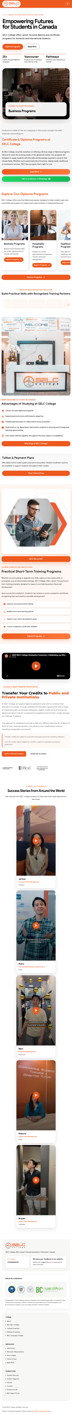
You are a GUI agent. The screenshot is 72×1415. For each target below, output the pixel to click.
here (51, 1262)
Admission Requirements (15, 1352)
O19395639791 (13, 1262)
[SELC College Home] (11, 4)
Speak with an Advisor (38, 754)
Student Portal (12, 1390)
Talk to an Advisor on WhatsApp (36, 179)
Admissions (11, 1348)
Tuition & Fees (11, 1359)
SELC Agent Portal (13, 1393)
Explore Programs (12, 47)
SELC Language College (15, 1335)
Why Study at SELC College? (36, 444)
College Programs (13, 1328)
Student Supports (13, 1379)
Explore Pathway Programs (14, 754)
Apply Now (32, 47)
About (9, 1321)
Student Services (13, 1375)
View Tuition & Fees (36, 473)
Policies (9, 1382)
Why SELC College (13, 1325)
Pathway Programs (13, 1332)
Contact (10, 1386)
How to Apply (11, 1355)
